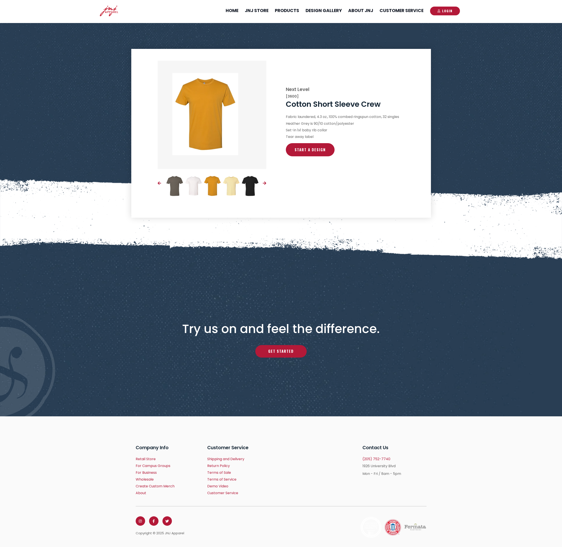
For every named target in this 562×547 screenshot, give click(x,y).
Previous (159, 183)
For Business (146, 472)
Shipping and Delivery (225, 458)
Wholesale (145, 479)
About (141, 492)
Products (287, 10)
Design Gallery (324, 10)
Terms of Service (221, 479)
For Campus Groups (153, 465)
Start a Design (310, 149)
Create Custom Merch (155, 486)
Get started (281, 351)
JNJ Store (256, 10)
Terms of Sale (219, 472)
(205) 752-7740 (376, 458)
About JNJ (360, 10)
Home (232, 10)
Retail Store (146, 458)
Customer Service (401, 10)
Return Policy (218, 465)
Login (447, 10)
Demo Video (217, 486)
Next (264, 183)
